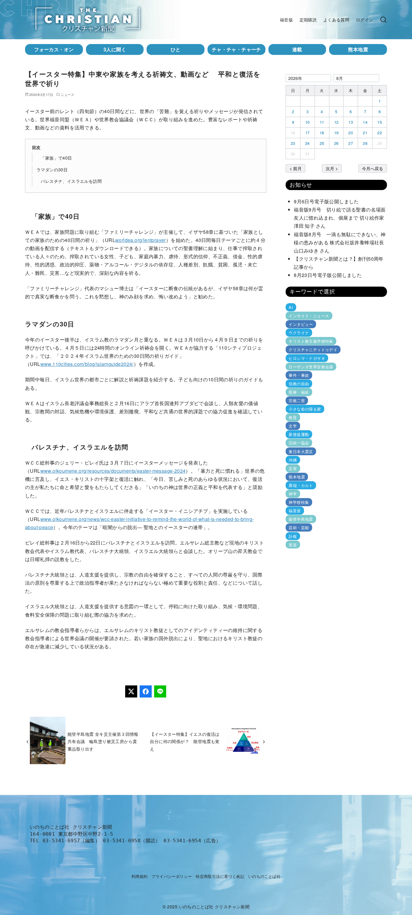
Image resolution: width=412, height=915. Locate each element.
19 (336, 132)
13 (350, 122)
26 (336, 143)
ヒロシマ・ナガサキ (307, 358)
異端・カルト (301, 485)
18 (322, 132)
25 (322, 143)
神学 (293, 494)
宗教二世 (297, 400)
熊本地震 (358, 49)
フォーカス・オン (54, 49)
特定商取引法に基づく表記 (220, 876)
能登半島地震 (301, 519)
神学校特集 (299, 502)
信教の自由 (299, 383)
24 (307, 143)
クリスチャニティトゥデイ (313, 349)
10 (307, 122)
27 (350, 143)
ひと (176, 49)
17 (307, 132)
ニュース (67, 94)
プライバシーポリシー (171, 876)
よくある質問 (336, 19)
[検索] (383, 20)
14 (365, 122)
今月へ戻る (372, 168)
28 (365, 143)
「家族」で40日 (54, 157)
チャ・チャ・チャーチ (236, 49)
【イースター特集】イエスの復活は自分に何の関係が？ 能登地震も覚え (184, 741)
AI (291, 307)
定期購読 (308, 19)
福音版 (286, 19)
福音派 (295, 510)
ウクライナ (299, 332)
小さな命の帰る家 (305, 409)
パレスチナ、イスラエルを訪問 (69, 181)
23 (293, 143)
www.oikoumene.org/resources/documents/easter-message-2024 (113, 470)
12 (336, 122)
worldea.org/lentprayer (140, 240)
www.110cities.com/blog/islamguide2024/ (87, 364)
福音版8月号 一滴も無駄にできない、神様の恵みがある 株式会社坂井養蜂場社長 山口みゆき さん (341, 242)
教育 (293, 417)
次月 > (332, 168)
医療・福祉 (299, 392)
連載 (297, 49)
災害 (293, 468)
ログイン (364, 19)
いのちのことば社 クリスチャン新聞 (214, 906)
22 (379, 132)
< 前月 (296, 168)
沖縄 (293, 460)
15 (379, 122)
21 (365, 132)
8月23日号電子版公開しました (328, 275)
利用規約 (140, 876)
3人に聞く (114, 49)
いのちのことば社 (264, 876)
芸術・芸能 (299, 527)
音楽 (293, 544)
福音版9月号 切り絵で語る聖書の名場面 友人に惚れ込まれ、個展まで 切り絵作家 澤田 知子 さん (341, 217)
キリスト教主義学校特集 (311, 341)
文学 (293, 426)
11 (322, 122)
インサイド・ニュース (309, 316)
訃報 (293, 536)
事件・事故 (299, 375)
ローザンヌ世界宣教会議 (311, 367)
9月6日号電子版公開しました (326, 201)
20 (350, 132)
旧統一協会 (299, 443)
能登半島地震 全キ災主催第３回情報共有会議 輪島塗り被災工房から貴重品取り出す (103, 741)
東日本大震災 (301, 451)
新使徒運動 (299, 434)
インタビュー (301, 324)
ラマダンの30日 (52, 169)
